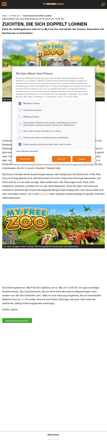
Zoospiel (44, 193)
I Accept (81, 159)
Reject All (61, 159)
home (4, 16)
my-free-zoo (14, 16)
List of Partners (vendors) (27, 151)
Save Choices (25, 159)
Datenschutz (53, 434)
